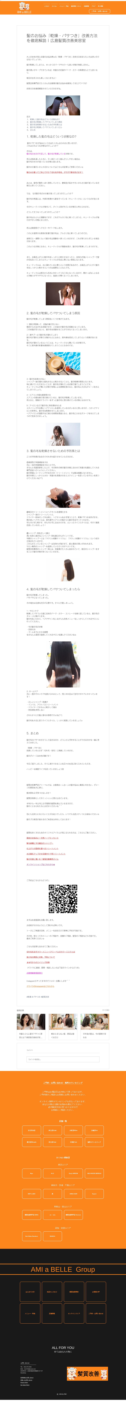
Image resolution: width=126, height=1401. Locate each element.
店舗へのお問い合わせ (26, 1380)
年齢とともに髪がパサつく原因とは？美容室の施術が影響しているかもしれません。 (30, 1036)
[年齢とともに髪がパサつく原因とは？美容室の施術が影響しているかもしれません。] (31, 1022)
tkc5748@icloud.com (30, 1369)
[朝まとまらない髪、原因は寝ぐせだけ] (63, 1022)
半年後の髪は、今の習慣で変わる (94, 1035)
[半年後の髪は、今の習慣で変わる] (95, 1022)
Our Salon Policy (24, 1385)
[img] (94, 1194)
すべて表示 (105, 1010)
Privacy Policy (24, 1382)
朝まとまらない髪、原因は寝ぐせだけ (62, 1035)
